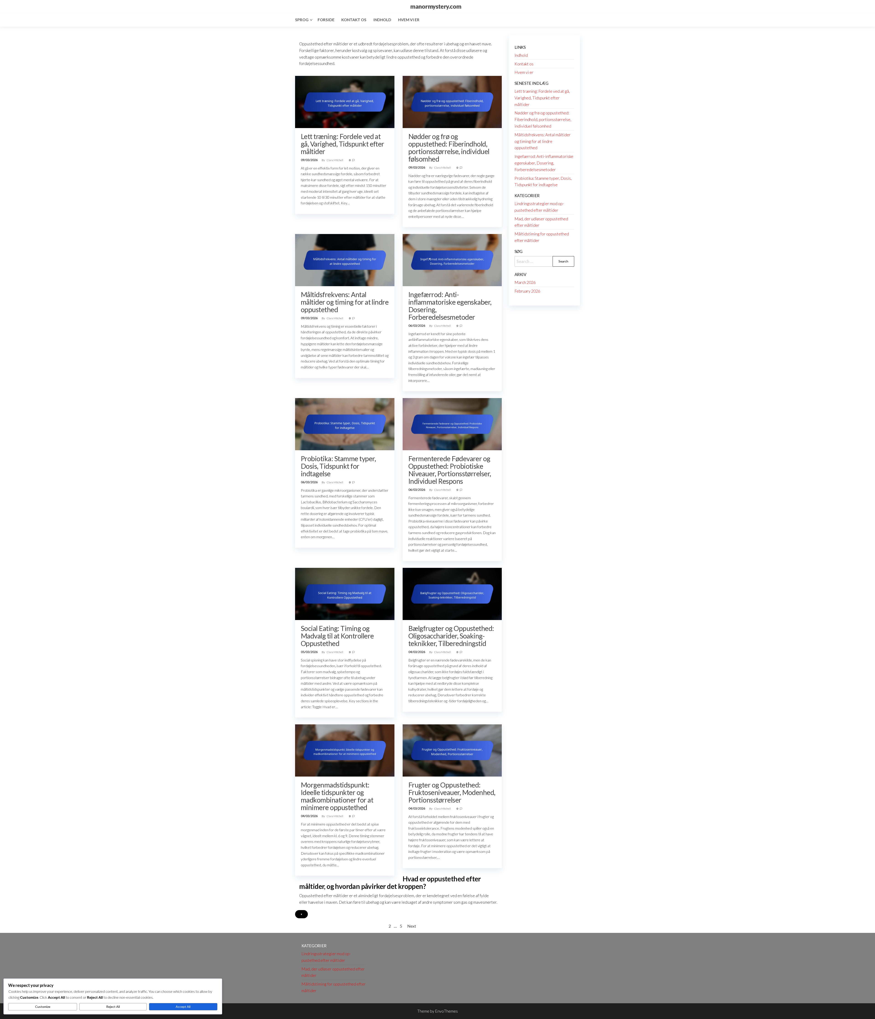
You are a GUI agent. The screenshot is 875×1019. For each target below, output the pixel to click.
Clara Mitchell (335, 160)
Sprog (302, 19)
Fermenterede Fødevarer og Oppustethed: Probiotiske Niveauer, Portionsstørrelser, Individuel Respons (449, 469)
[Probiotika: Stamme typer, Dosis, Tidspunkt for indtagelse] (344, 423)
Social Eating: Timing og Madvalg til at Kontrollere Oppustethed (337, 635)
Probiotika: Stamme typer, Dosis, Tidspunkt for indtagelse (338, 466)
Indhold (382, 19)
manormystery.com (435, 6)
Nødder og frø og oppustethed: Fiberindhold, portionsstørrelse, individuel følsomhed (448, 147)
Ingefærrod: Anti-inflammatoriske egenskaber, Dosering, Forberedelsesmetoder (450, 305)
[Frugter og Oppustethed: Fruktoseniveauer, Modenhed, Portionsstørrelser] (452, 749)
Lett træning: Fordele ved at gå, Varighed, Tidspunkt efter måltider (342, 143)
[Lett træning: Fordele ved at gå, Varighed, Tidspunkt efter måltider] (344, 101)
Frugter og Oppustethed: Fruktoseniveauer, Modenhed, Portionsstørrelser (451, 792)
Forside (326, 19)
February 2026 (527, 290)
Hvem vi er (408, 19)
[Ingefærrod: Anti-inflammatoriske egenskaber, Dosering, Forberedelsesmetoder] (452, 259)
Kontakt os (353, 19)
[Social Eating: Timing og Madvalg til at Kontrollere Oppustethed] (344, 593)
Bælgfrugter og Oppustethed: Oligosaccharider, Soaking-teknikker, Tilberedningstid (451, 635)
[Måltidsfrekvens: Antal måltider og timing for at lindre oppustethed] (344, 259)
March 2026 (525, 282)
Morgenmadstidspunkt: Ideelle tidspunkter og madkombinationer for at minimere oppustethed (337, 796)
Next (411, 926)
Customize (42, 1007)
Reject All (113, 1007)
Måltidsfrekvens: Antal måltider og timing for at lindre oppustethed (345, 302)
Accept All (183, 1007)
